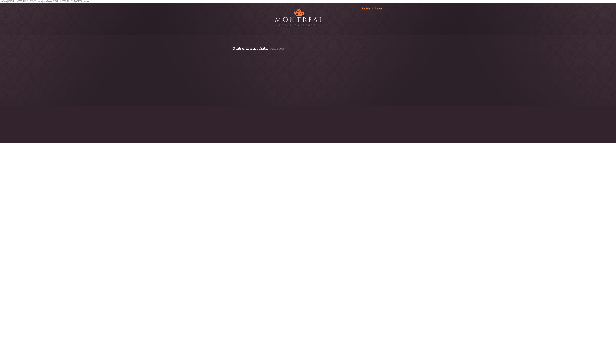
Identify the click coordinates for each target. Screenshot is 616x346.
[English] (364, 7)
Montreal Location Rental (250, 49)
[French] (376, 7)
